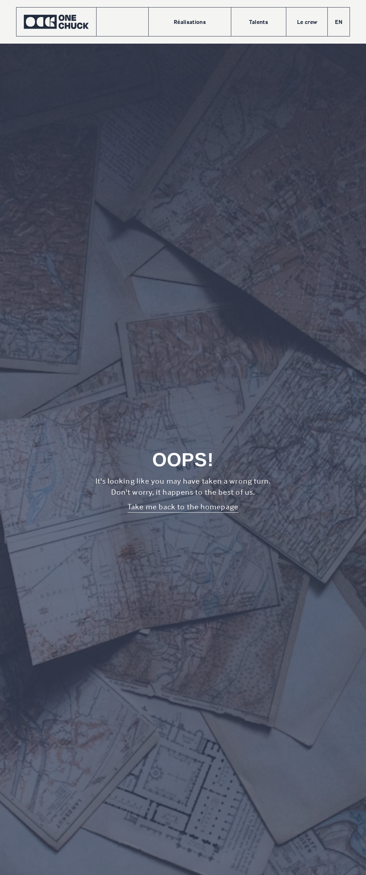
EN (338, 21)
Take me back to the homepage (183, 506)
